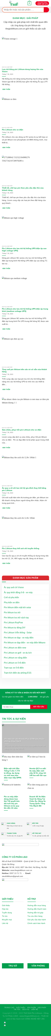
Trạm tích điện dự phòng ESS (17, 673)
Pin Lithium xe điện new (15, 648)
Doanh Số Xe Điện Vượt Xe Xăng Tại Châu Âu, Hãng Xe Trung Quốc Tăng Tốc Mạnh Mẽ (37, 801)
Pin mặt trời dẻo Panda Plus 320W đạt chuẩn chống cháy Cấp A (24, 740)
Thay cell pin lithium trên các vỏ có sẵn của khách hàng (24, 370)
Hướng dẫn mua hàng (36, 905)
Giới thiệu (6, 905)
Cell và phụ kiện (11, 597)
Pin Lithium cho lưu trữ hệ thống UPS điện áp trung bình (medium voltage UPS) (25, 310)
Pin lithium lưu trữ (12, 612)
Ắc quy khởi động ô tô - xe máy (18, 592)
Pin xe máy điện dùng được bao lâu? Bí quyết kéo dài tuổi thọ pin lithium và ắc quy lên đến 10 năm (12, 802)
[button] (29, 3)
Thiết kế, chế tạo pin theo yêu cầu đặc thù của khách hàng (23, 189)
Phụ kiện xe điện (11, 602)
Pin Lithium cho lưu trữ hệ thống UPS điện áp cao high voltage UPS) (24, 250)
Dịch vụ (25, 1009)
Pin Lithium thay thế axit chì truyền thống (20, 548)
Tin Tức (17, 1009)
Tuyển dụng (7, 913)
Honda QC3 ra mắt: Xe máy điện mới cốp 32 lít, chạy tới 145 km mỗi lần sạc (37, 772)
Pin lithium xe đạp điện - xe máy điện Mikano (24, 642)
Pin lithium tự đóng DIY (15, 628)
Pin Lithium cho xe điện (12, 130)
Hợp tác (5, 909)
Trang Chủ (9, 1008)
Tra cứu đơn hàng (34, 916)
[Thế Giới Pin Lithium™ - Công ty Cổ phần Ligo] (14, 3)
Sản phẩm (31, 1008)
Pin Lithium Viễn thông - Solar (18, 632)
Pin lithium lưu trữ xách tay (16, 617)
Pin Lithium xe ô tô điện (15, 663)
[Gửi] (46, 9)
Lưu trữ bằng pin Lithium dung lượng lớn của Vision (22, 70)
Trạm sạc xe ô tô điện (14, 668)
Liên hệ (5, 923)
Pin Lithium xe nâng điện (15, 658)
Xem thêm (6, 89)
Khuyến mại (7, 920)
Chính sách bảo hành (36, 923)
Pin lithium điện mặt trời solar (17, 607)
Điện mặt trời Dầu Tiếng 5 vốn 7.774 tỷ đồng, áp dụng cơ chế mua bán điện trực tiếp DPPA (12, 773)
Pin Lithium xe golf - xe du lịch (18, 653)
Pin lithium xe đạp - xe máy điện (18, 638)
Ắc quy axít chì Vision (14, 587)
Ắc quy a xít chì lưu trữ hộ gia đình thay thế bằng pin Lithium (24, 489)
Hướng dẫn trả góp (35, 913)
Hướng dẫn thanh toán (36, 909)
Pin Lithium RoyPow (13, 622)
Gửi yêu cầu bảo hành (36, 920)
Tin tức (5, 916)
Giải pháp (42, 1008)
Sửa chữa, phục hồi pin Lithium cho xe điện (21, 430)
